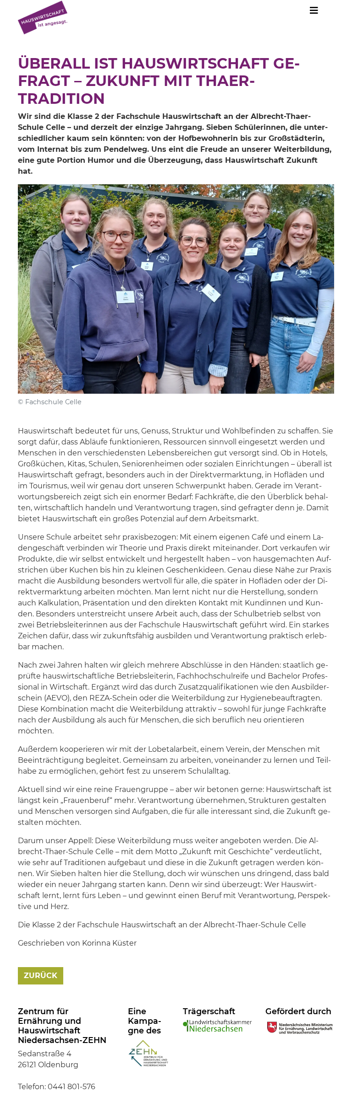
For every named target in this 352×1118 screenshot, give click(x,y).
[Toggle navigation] (314, 13)
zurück (40, 975)
